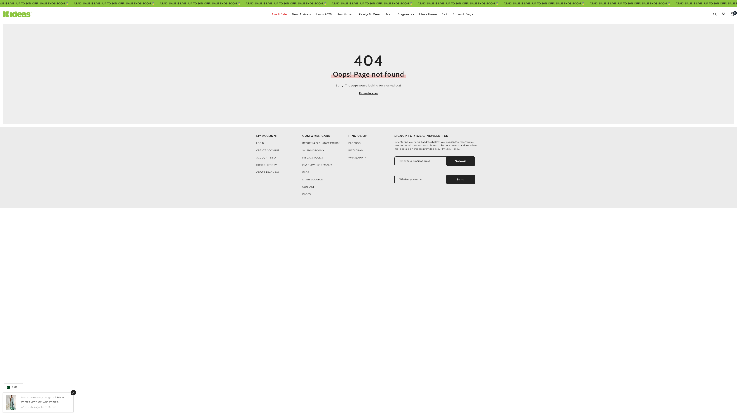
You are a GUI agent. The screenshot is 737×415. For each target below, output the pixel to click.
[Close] (73, 392)
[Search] (715, 14)
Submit (460, 161)
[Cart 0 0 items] (732, 14)
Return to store (368, 93)
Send (461, 179)
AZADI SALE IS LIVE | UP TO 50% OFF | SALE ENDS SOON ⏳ (114, 3)
